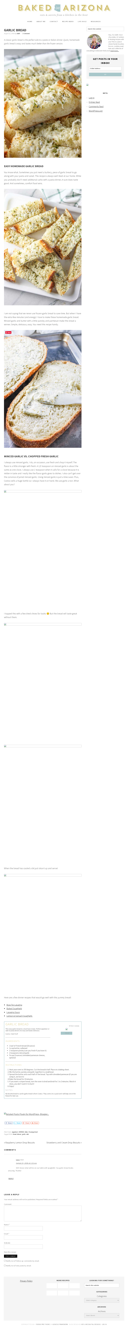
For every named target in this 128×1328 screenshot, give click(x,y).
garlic (24, 1134)
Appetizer (15, 1132)
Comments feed (96, 106)
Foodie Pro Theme (43, 1324)
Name (7, 1224)
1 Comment (26, 33)
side (27, 1134)
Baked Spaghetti (14, 1008)
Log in (91, 97)
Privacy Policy (26, 1280)
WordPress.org (95, 110)
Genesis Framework (60, 1324)
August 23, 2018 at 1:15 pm (26, 1163)
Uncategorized (33, 1132)
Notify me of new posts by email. (18, 1266)
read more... (114, 51)
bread (14, 1134)
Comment (8, 1204)
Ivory (18, 1160)
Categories (102, 1296)
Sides (26, 1132)
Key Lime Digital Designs (91, 1324)
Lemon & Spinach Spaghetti (19, 1015)
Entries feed (94, 102)
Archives (102, 1311)
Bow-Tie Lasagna (14, 1004)
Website (7, 1243)
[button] (66, 1033)
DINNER (21, 1132)
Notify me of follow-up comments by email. (23, 1261)
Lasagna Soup (13, 1012)
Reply (11, 1178)
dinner (19, 1134)
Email (6, 1234)
